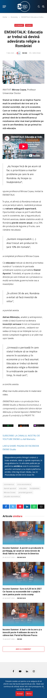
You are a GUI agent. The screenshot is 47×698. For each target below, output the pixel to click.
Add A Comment (23, 649)
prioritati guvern (25, 492)
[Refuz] (43, 688)
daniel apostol (10, 488)
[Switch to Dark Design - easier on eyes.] (38, 6)
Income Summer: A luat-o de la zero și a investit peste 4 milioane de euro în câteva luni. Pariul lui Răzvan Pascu (22, 632)
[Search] (43, 6)
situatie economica (12, 496)
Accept (20, 694)
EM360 (24, 53)
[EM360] (23, 6)
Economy (19, 25)
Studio (29, 25)
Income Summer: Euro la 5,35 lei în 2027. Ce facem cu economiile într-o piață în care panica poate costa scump (22, 592)
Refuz (29, 694)
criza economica (24, 484)
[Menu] (4, 6)
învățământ (34, 488)
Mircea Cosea (9, 492)
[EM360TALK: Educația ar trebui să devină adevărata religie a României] (23, 72)
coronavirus (9, 484)
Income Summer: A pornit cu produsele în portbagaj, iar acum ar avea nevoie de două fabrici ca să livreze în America (23, 551)
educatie (23, 488)
